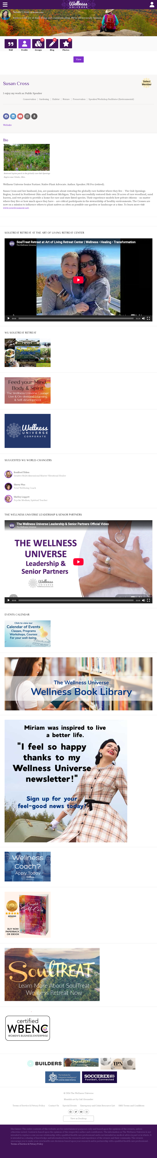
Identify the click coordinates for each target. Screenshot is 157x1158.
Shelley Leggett (21, 497)
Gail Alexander (86, 1099)
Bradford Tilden (21, 472)
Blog (52, 45)
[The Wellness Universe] (78, 4)
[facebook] (70, 1111)
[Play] (8, 318)
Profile (24, 50)
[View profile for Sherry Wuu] (9, 487)
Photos (66, 45)
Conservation (29, 99)
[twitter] (75, 1111)
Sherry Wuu (19, 484)
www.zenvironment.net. (16, 208)
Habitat (55, 99)
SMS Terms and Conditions (131, 1105)
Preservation (79, 99)
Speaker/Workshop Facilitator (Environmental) (111, 99)
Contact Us (53, 1105)
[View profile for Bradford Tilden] (9, 474)
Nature (66, 99)
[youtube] (81, 1111)
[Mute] (143, 318)
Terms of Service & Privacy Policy (29, 1105)
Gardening (44, 99)
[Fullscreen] (148, 318)
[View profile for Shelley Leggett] (9, 499)
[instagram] (86, 1111)
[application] (78, 279)
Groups (39, 45)
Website (7, 125)
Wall (11, 50)
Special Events (70, 1105)
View (78, 59)
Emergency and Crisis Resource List (97, 1105)
